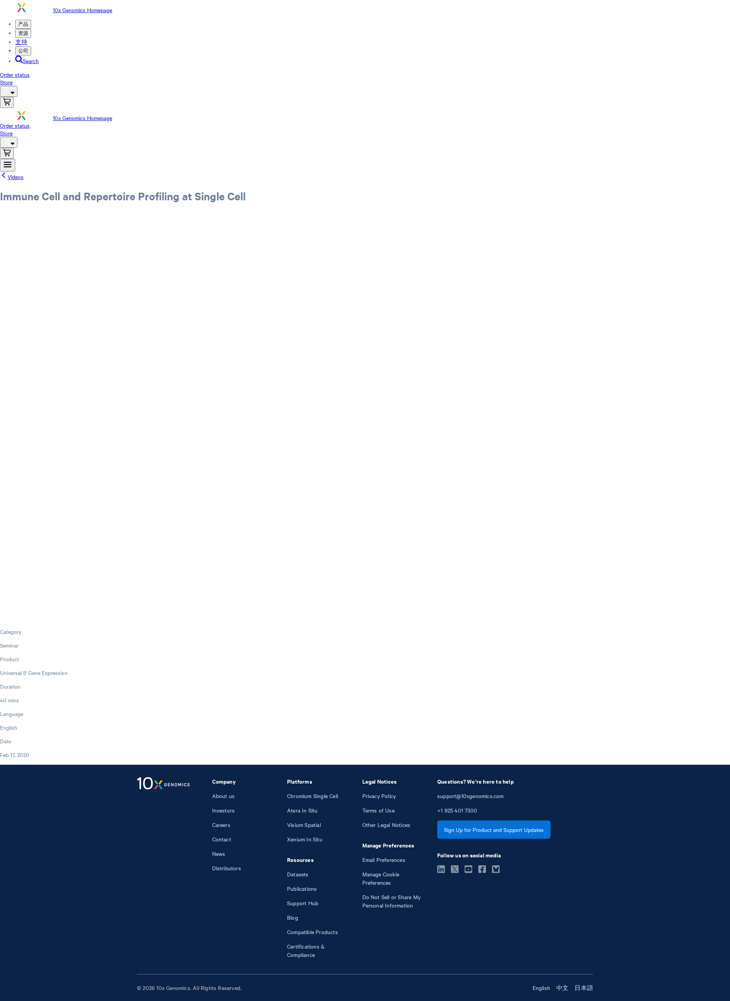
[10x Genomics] (163, 868)
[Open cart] (7, 102)
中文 (562, 987)
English (541, 987)
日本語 (583, 987)
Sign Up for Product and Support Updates (494, 829)
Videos (16, 177)
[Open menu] (7, 165)
